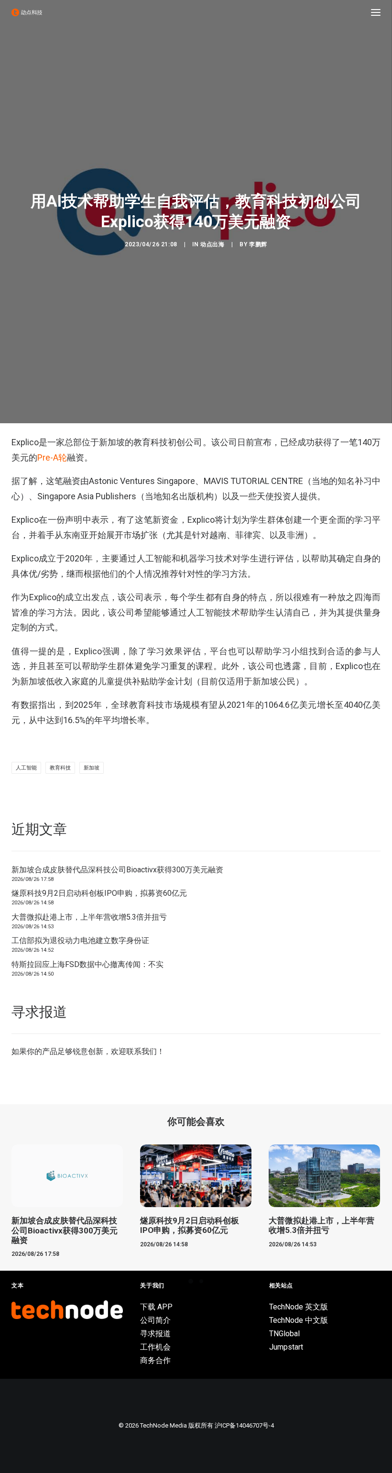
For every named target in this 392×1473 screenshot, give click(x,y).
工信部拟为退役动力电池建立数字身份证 (80, 940)
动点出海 (212, 244)
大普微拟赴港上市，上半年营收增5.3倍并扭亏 (89, 917)
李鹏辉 (258, 244)
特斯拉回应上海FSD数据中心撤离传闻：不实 (87, 964)
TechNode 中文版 (298, 1320)
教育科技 (60, 768)
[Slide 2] (201, 1281)
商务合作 (155, 1360)
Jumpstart (286, 1347)
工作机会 (155, 1347)
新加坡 (91, 768)
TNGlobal (284, 1333)
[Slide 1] (190, 1281)
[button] (375, 12)
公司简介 (155, 1320)
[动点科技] (26, 12)
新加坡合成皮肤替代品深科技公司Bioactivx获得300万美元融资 (117, 869)
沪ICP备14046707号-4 (244, 1425)
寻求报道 (155, 1333)
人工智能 (26, 768)
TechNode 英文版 (298, 1306)
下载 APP (156, 1306)
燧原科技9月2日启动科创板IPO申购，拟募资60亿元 (99, 893)
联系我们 (141, 1051)
